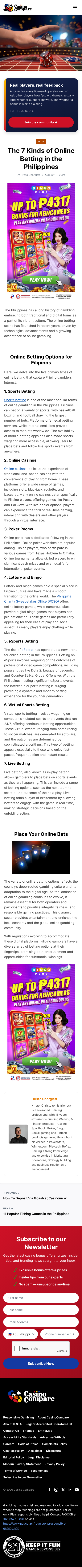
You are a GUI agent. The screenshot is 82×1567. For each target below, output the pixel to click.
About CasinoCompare (53, 1417)
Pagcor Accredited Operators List (49, 1424)
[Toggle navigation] (75, 8)
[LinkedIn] (70, 1490)
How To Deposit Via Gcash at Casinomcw (35, 1198)
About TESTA (12, 1424)
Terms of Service (15, 1470)
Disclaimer (35, 1451)
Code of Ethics (28, 1444)
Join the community (41, 122)
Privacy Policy (55, 1464)
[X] (63, 1490)
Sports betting (15, 400)
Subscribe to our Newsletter (22, 1477)
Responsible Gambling (18, 1417)
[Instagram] (56, 1490)
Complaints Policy (54, 1444)
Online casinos (15, 469)
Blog (41, 141)
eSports (28, 650)
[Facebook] (49, 1490)
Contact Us (11, 1430)
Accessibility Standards (19, 1437)
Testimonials (39, 1470)
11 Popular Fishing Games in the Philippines (36, 1214)
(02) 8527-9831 (13, 1519)
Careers (8, 1444)
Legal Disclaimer (39, 1457)
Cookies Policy (13, 1451)
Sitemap (28, 1430)
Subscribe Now (41, 1363)
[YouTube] (77, 1490)
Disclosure (53, 1451)
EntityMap (45, 1430)
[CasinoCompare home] (17, 8)
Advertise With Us (52, 1437)
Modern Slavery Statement (22, 1464)
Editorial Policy (13, 1457)
